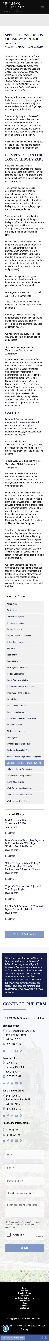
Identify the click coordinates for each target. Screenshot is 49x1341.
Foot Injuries (12, 655)
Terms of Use (39, 1325)
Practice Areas (24, 1293)
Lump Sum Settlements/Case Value (21, 718)
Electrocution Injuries (15, 623)
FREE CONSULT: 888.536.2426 (13, 1338)
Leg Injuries (12, 699)
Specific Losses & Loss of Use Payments (24, 763)
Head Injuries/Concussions (18, 667)
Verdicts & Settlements (24, 1298)
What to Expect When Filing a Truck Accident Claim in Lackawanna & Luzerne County (23, 866)
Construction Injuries (15, 616)
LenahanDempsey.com (18, 979)
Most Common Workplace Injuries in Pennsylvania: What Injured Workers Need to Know (24, 843)
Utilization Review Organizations (20, 769)
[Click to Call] (45, 1337)
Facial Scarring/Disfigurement (19, 635)
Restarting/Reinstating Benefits (20, 750)
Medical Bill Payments (16, 731)
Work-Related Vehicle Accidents (20, 788)
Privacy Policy (23, 1325)
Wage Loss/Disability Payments (20, 775)
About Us (24, 1290)
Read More (10, 833)
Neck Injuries (12, 737)
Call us (8, 141)
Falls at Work (12, 648)
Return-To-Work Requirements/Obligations (24, 756)
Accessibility (7, 1325)
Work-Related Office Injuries (18, 801)
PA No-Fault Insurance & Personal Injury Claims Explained (24, 908)
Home (24, 1288)
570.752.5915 (13, 1071)
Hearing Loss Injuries (15, 674)
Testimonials (24, 1300)
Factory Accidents (14, 629)
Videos (24, 1305)
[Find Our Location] (42, 1337)
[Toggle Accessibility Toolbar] (6, 1329)
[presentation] (25, 1235)
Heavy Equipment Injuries (17, 680)
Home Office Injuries (15, 782)
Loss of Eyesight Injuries (17, 705)
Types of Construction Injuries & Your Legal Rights (23, 888)
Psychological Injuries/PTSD (19, 744)
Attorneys (25, 1295)
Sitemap (24, 1329)
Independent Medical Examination (20, 686)
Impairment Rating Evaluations (19, 693)
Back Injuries (12, 610)
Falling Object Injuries (16, 642)
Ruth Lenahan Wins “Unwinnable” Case (16, 822)
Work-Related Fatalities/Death (19, 794)
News (24, 1303)
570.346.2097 (13, 1039)
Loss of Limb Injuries (15, 712)
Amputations (12, 604)
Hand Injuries (12, 661)
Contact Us (24, 1308)
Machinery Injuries (14, 725)
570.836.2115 (13, 1104)
